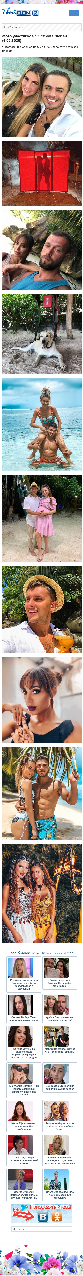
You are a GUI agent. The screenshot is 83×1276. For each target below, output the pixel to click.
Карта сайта (11, 1274)
